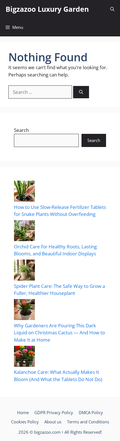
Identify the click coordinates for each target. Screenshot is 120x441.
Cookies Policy (25, 421)
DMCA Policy (91, 412)
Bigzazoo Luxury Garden (47, 9)
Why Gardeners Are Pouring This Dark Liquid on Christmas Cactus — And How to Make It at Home (59, 332)
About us (52, 421)
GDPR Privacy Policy (53, 412)
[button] (112, 9)
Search (21, 130)
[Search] (81, 92)
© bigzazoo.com (45, 432)
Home (23, 412)
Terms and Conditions (88, 421)
